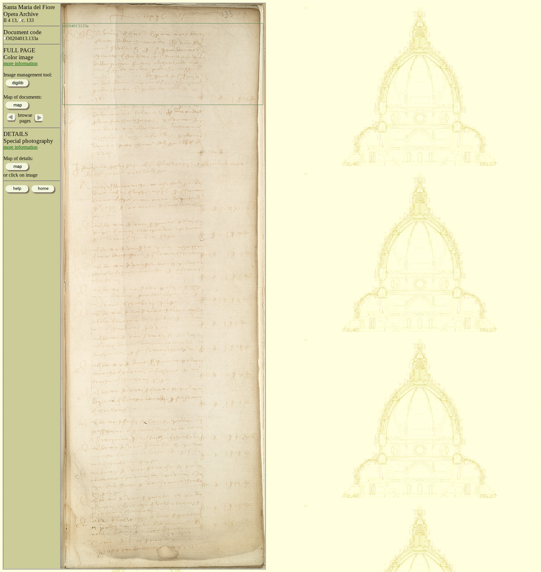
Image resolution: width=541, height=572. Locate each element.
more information (20, 63)
